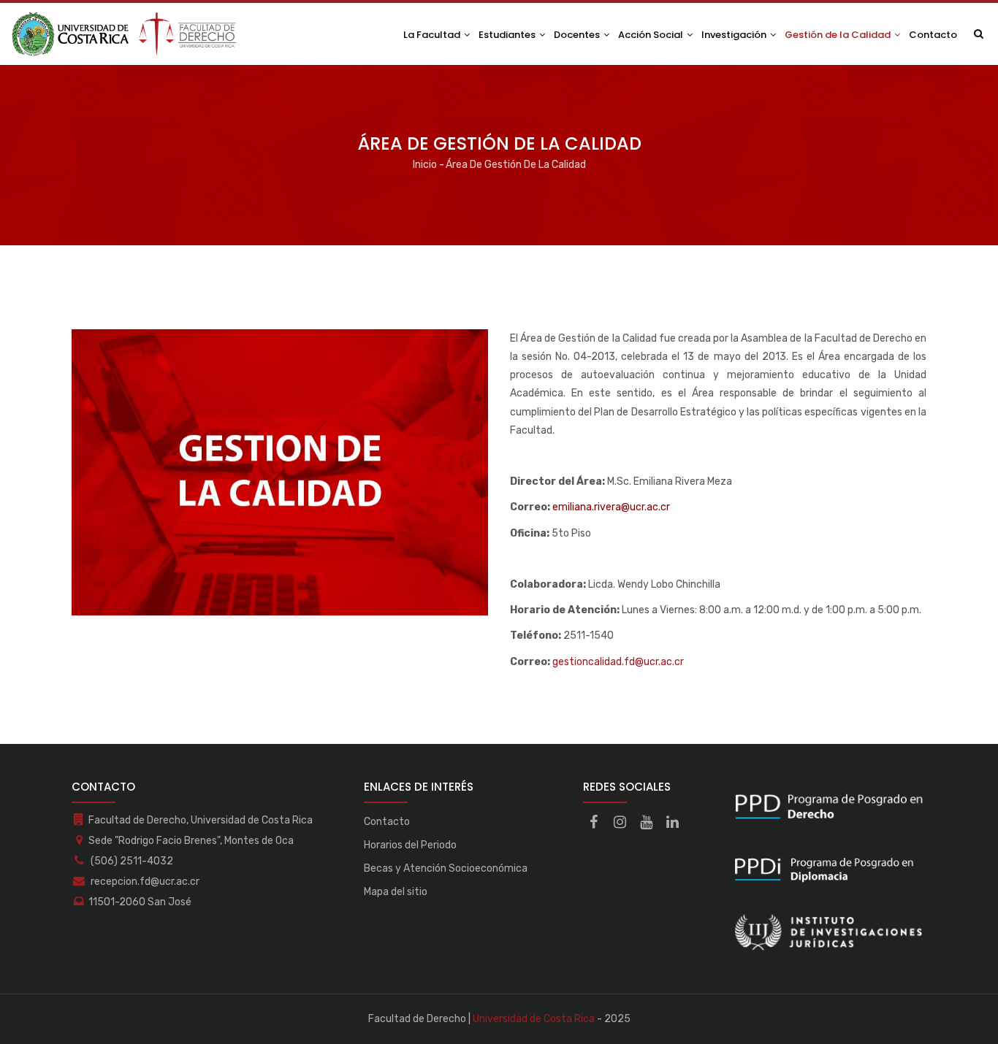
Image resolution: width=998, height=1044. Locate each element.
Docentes (578, 35)
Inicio (425, 164)
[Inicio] (125, 34)
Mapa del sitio (395, 892)
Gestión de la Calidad (839, 35)
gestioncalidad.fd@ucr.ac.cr (618, 662)
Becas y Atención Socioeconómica (445, 868)
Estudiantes (508, 35)
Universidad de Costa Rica (534, 1019)
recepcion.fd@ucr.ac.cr (143, 881)
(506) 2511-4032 (130, 861)
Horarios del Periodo (410, 845)
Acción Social (651, 35)
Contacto (933, 35)
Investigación (735, 35)
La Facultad (432, 35)
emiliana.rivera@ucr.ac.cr (611, 507)
